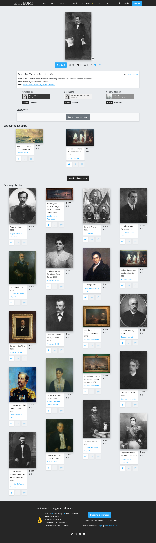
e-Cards (75, 3)
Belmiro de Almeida (128, 399)
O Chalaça (88, 285)
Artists (53, 3)
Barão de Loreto (90, 441)
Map (44, 3)
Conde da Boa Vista (17, 346)
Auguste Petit (52, 462)
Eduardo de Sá (132, 74)
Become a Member (99, 514)
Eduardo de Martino (91, 340)
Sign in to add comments (78, 117)
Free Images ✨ (88, 3)
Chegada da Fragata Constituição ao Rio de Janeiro (92, 379)
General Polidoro (16, 287)
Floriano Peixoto (16, 227)
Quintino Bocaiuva (128, 392)
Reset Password (110, 525)
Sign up (137, 3)
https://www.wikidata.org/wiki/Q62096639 (39, 85)
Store (100, 3)
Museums (63, 3)
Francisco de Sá (16, 352)
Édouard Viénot (127, 337)
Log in (126, 3)
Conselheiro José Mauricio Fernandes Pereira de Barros (17, 474)
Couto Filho (88, 233)
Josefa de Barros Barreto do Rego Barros (53, 274)
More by (78, 178)
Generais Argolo (90, 227)
